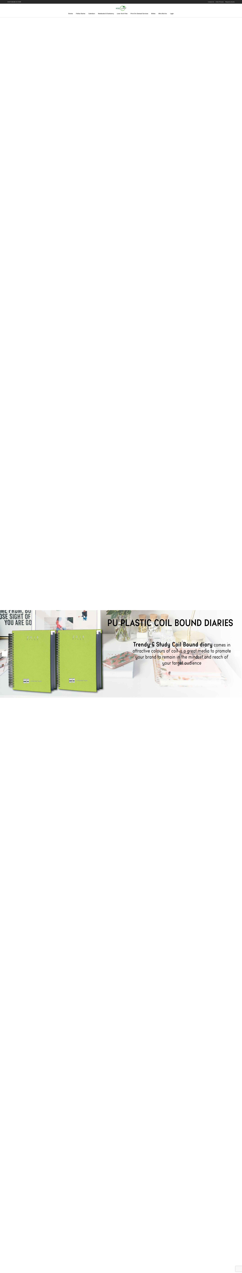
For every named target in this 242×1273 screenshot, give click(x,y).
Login (172, 13)
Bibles (153, 13)
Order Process (220, 2)
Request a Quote (230, 2)
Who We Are (162, 13)
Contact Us (211, 2)
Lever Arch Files (122, 13)
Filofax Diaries (80, 13)
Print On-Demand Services (139, 13)
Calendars (91, 13)
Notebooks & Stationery (106, 13)
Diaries (70, 13)
